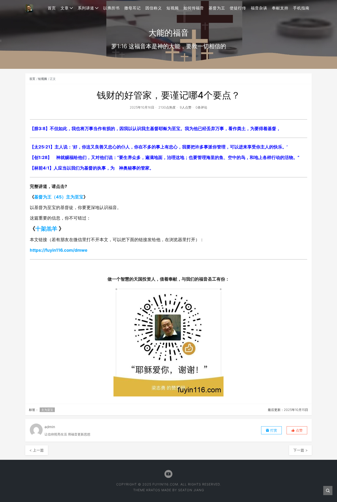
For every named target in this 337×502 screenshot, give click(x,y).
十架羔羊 (47, 228)
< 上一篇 (36, 450)
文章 (65, 8)
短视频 (172, 8)
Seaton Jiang (191, 490)
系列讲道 (86, 8)
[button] (297, 430)
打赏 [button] (273, 430)
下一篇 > (300, 450)
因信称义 (153, 8)
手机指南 (301, 8)
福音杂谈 (259, 8)
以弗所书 (111, 8)
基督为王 (217, 8)
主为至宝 (47, 410)
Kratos (153, 490)
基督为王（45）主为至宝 (58, 197)
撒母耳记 (132, 8)
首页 (52, 8)
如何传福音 (193, 8)
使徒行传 (238, 8)
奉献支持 (280, 8)
